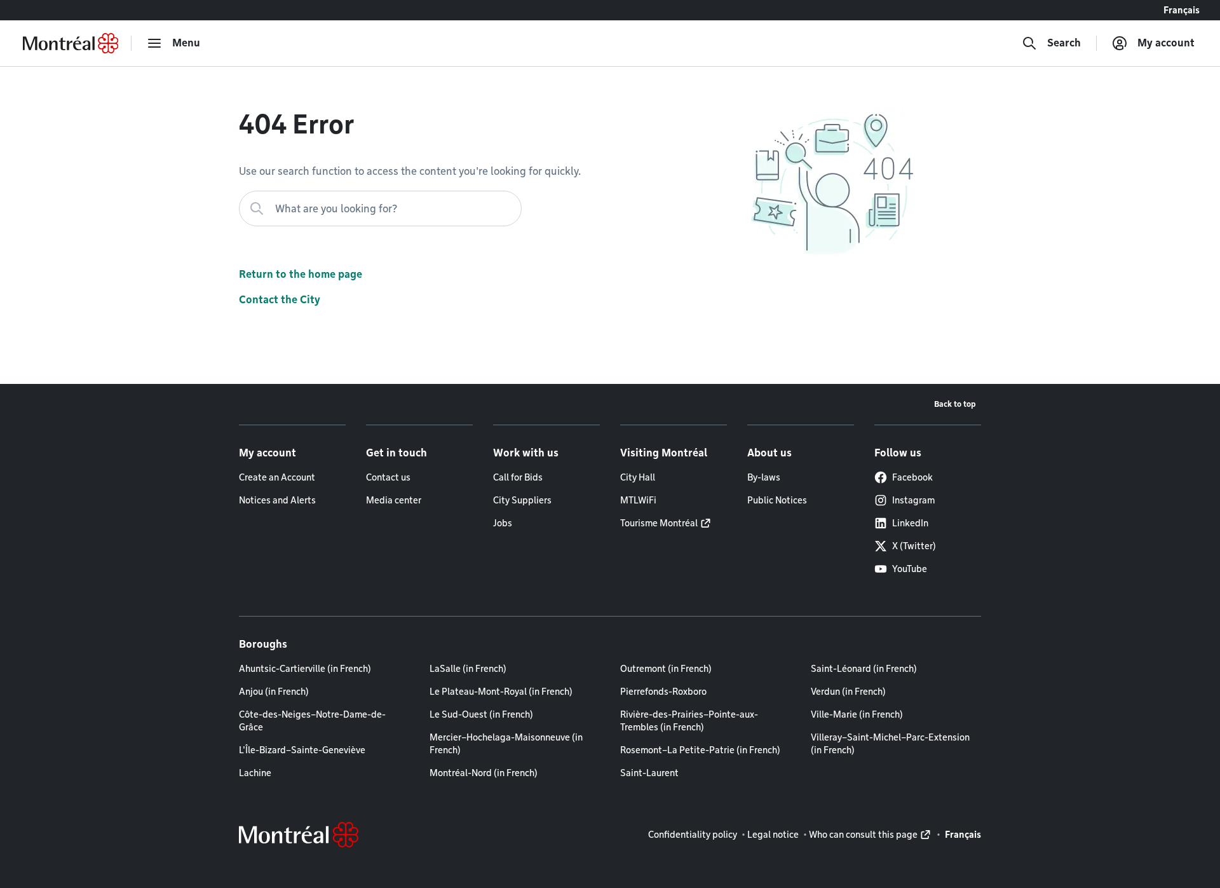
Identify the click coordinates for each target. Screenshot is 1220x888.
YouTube (909, 569)
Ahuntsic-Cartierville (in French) (305, 669)
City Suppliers (522, 500)
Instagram (913, 500)
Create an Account (277, 477)
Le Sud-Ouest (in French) (481, 714)
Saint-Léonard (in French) (864, 669)
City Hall (637, 477)
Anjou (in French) (274, 691)
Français (1181, 10)
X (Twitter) (914, 546)
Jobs (502, 523)
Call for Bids (518, 477)
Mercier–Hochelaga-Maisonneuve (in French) (506, 743)
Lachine (255, 773)
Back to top (955, 404)
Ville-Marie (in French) (857, 714)
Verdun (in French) (848, 691)
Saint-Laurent (649, 773)
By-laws (763, 477)
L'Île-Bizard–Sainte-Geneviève (302, 750)
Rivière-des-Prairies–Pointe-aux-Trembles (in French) (689, 720)
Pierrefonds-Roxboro (663, 691)
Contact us (388, 477)
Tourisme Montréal (659, 523)
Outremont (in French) (666, 669)
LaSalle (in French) (468, 669)
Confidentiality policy (692, 835)
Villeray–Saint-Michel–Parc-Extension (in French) (890, 743)
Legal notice (773, 835)
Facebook (912, 477)
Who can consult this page (863, 835)
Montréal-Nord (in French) (484, 773)
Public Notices (777, 500)
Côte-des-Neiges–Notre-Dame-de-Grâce (312, 720)
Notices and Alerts (277, 500)
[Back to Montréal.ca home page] (70, 43)
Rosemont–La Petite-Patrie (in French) (700, 750)
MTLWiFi (638, 500)
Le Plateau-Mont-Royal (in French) (501, 691)
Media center (393, 500)
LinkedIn (910, 523)
